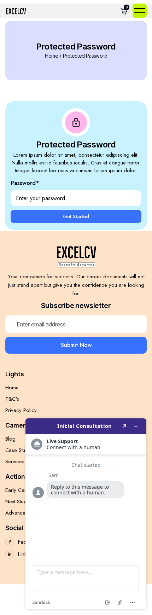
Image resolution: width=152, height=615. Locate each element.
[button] (124, 11)
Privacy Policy (21, 410)
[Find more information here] (86, 514)
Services (14, 461)
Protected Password (85, 56)
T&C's (12, 399)
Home (51, 56)
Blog (10, 439)
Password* (25, 183)
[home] (16, 11)
